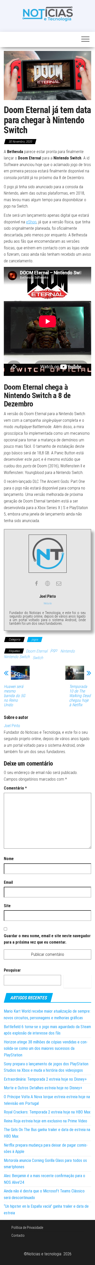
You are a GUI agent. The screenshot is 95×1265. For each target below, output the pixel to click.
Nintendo (67, 651)
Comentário (15, 788)
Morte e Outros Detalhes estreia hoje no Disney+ (43, 1087)
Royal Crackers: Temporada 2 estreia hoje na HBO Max (47, 1112)
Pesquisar (12, 970)
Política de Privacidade (27, 1228)
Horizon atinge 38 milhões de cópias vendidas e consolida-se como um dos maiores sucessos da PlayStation (46, 1048)
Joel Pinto (12, 725)
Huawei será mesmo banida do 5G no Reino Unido (14, 695)
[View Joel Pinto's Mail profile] (58, 583)
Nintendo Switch (17, 656)
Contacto (18, 1235)
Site (7, 905)
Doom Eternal (36, 651)
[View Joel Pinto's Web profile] (47, 583)
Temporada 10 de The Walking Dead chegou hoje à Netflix (80, 695)
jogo (53, 650)
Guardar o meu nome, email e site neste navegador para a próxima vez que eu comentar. (47, 939)
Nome (9, 858)
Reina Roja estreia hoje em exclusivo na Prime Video (45, 1121)
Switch (38, 657)
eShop (31, 222)
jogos (34, 639)
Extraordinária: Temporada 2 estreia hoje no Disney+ (45, 1079)
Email (8, 882)
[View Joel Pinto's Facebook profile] (36, 583)
